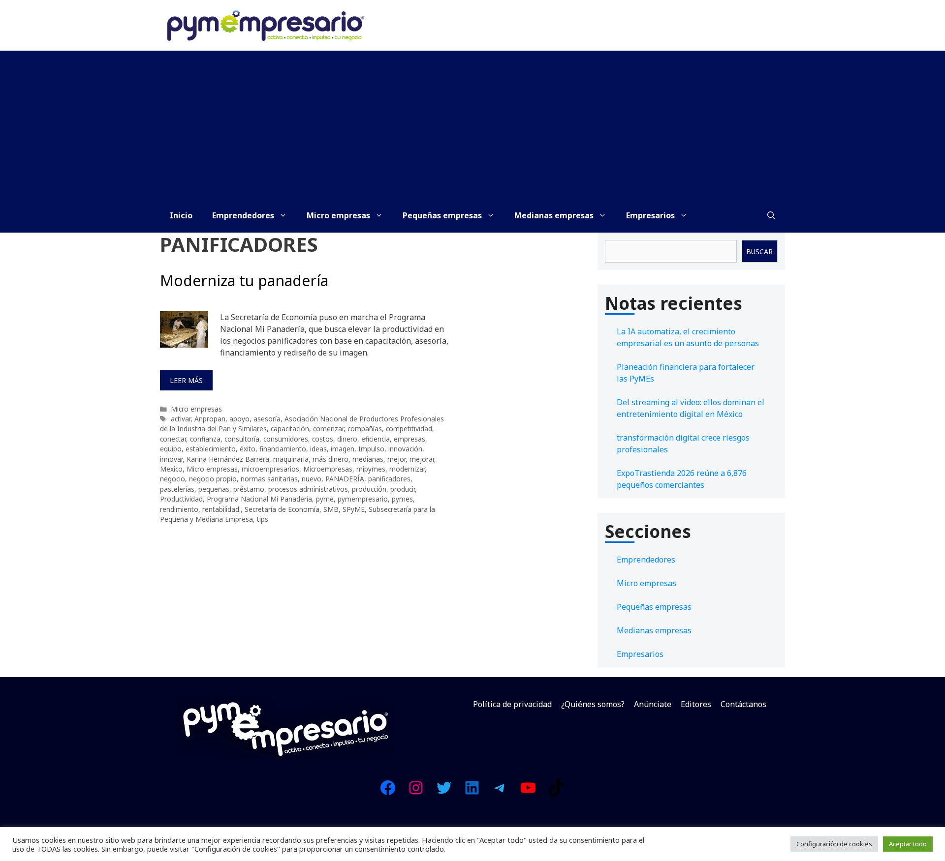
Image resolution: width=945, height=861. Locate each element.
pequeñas (213, 489)
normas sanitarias (269, 478)
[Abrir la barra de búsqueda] (771, 215)
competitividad (409, 428)
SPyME (354, 509)
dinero (347, 439)
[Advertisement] (472, 124)
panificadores (389, 478)
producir (402, 489)
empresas (409, 439)
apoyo (239, 418)
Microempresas (327, 469)
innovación (405, 448)
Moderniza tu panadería (244, 280)
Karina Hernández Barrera (228, 459)
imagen (342, 448)
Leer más (186, 380)
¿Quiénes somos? (593, 704)
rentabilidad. (221, 509)
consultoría (241, 439)
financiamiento (282, 448)
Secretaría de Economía (282, 509)
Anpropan (209, 418)
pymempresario (363, 499)
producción (369, 489)
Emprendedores (243, 215)
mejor (396, 459)
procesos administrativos (308, 489)
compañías (364, 428)
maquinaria (291, 459)
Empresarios (650, 215)
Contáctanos (743, 704)
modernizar (407, 469)
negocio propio (213, 478)
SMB (331, 509)
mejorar (422, 459)
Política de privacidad (512, 704)
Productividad (181, 499)
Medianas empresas (554, 215)
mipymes (370, 469)
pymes (402, 499)
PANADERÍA (344, 478)
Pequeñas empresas (442, 215)
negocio (172, 478)
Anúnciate (652, 704)
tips (262, 519)
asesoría (267, 418)
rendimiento (179, 509)
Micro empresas (338, 215)
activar (180, 418)
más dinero (330, 459)
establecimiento (211, 448)
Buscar (759, 251)
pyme (325, 499)
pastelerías (177, 489)
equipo (171, 448)
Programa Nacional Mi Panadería (259, 499)
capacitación (290, 428)
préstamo (248, 489)
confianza (205, 439)
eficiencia (375, 439)
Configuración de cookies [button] (834, 843)
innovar (171, 459)
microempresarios (270, 469)
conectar (173, 439)
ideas (318, 448)
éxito (247, 448)
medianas (367, 459)
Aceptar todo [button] (908, 843)
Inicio (181, 215)
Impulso (371, 448)
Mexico (171, 469)
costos (322, 439)
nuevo (311, 478)
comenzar (328, 428)
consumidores (285, 439)
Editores (696, 704)
